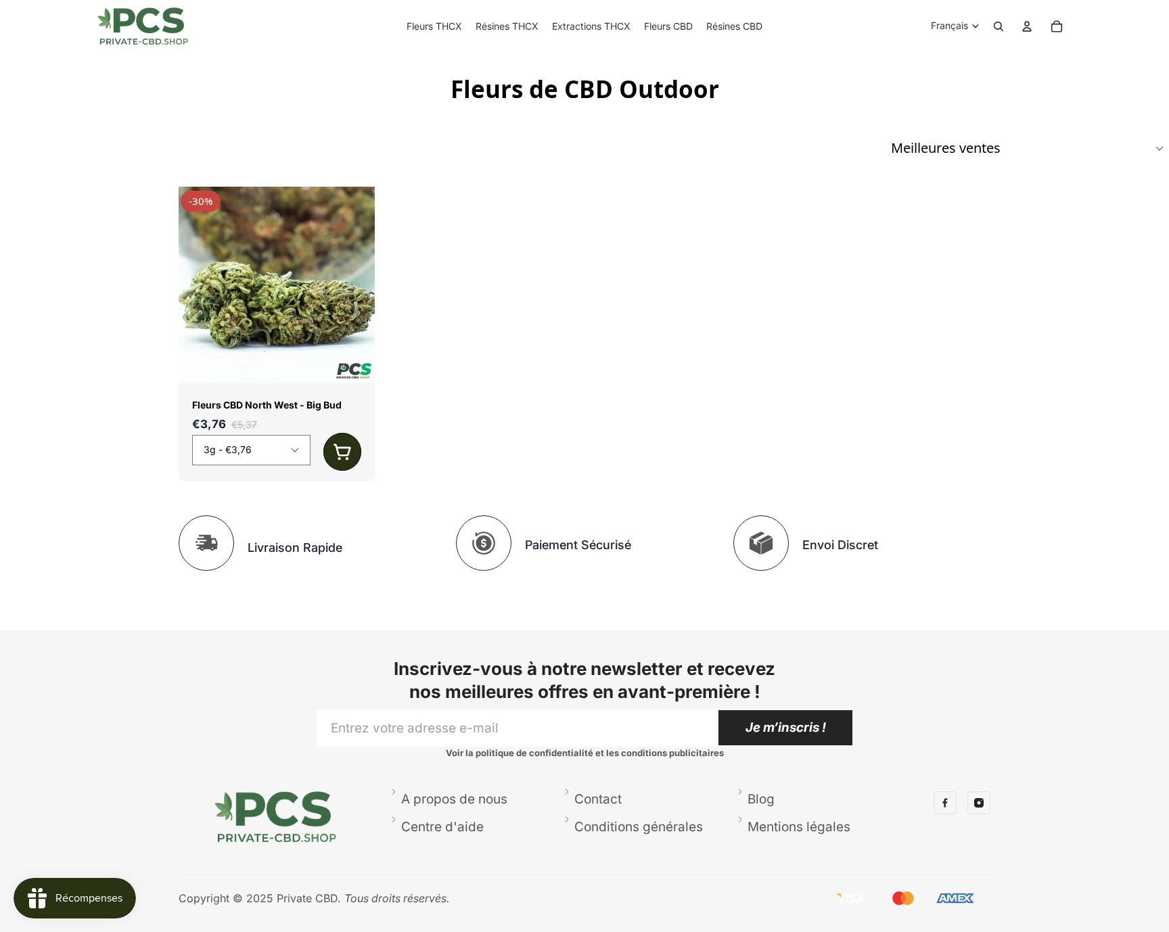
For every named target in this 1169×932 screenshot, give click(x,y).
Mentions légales (799, 827)
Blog (761, 799)
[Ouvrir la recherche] (998, 26)
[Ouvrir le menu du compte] (1027, 26)
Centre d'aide (442, 827)
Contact (598, 799)
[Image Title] (945, 802)
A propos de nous (454, 799)
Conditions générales (638, 827)
